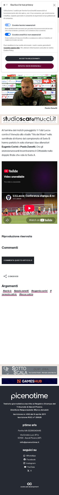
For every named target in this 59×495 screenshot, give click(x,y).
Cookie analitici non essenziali (26, 35)
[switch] (8, 34)
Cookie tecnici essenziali (23, 25)
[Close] (54, 5)
